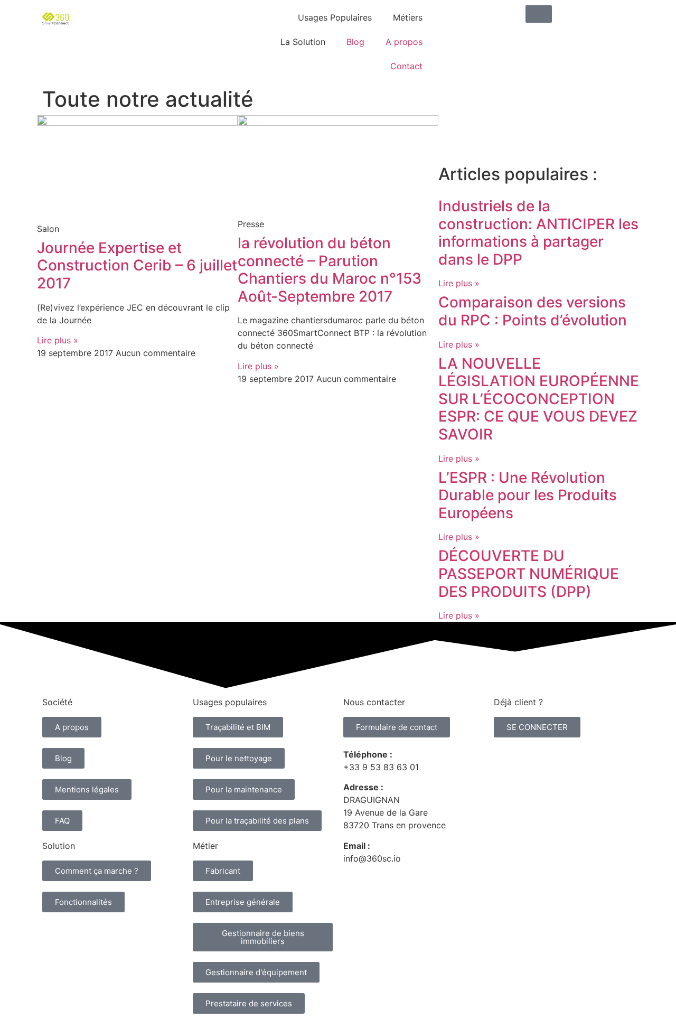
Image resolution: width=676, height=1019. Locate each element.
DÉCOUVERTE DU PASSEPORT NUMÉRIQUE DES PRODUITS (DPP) (528, 573)
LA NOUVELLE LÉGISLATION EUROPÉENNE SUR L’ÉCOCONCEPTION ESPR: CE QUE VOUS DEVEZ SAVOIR (538, 398)
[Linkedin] (451, 128)
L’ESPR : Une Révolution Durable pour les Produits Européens (527, 495)
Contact (406, 66)
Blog (355, 41)
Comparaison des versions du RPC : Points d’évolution (532, 311)
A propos (404, 41)
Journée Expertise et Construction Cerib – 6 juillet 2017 (137, 265)
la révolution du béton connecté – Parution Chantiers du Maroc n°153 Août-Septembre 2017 (329, 269)
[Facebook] (538, 128)
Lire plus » (57, 340)
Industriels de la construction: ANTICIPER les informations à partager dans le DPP (538, 232)
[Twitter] (480, 128)
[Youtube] (509, 128)
